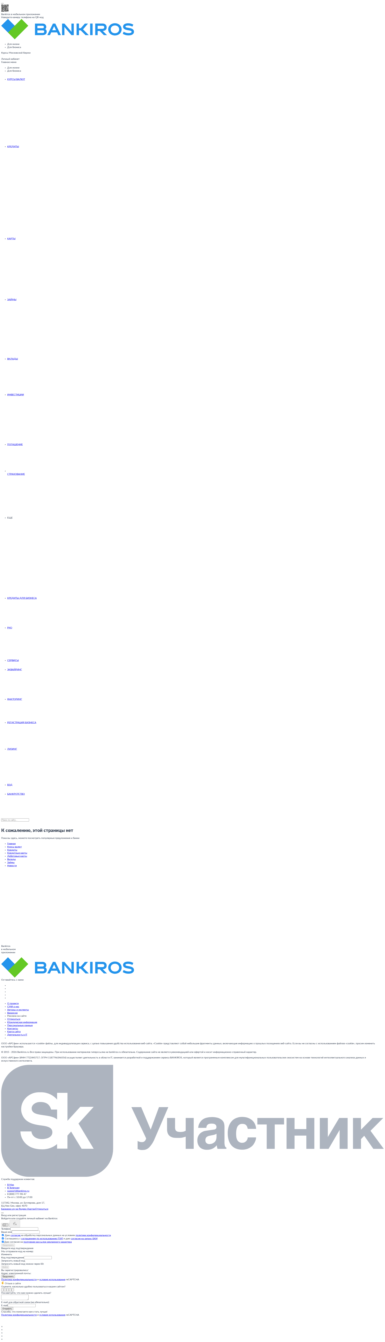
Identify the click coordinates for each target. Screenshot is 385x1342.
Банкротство (16, 794)
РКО (9, 628)
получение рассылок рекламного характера (47, 1242)
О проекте (13, 1003)
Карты (11, 238)
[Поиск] (2, 56)
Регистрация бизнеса (21, 722)
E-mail (4, 1305)
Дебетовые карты (17, 856)
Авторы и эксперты (18, 1010)
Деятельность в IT (17, 1035)
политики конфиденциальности (93, 1235)
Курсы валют (16, 79)
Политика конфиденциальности (19, 1279)
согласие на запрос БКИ (84, 1238)
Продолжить (8, 1245)
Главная (11, 843)
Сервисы (13, 660)
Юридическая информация (22, 1022)
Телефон (5, 1229)
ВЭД (9, 785)
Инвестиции (15, 394)
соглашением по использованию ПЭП (42, 1238)
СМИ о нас (13, 1006)
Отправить (7, 1309)
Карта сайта (14, 1031)
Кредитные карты (17, 853)
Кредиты (13, 146)
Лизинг (12, 749)
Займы (11, 299)
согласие (16, 1235)
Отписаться (13, 1019)
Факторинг (14, 699)
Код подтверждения (12, 1257)
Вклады (12, 359)
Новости (12, 865)
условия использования (52, 1279)
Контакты (12, 1028)
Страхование (16, 474)
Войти (5, 1267)
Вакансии (12, 1013)
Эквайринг (14, 669)
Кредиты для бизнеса (22, 598)
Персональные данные (20, 1025)
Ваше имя (6, 1232)
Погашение (15, 444)
